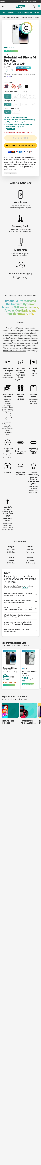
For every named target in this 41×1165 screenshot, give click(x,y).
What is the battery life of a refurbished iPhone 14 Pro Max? (17, 616)
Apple (3, 12)
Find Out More (11, 128)
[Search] (33, 6)
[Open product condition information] (26, 92)
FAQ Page (25, 588)
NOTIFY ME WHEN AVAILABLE (22, 145)
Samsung (11, 12)
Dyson (19, 12)
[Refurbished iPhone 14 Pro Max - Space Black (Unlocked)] (26, 86)
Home (3, 17)
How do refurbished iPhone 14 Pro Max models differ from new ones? (18, 594)
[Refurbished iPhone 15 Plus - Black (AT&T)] (30, 658)
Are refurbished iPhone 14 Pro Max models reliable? (16, 630)
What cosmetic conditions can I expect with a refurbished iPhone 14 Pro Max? (18, 609)
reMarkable (28, 12)
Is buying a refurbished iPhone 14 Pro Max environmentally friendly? (17, 602)
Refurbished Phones (13, 17)
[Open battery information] (18, 108)
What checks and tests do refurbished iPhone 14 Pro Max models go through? (18, 623)
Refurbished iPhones (26, 17)
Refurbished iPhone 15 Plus (29, 673)
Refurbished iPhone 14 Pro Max (14, 351)
